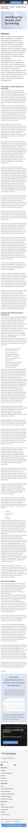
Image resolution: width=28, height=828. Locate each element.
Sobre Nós (3, 770)
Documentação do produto (7, 807)
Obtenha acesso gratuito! (14, 825)
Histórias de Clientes (5, 791)
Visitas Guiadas (4, 809)
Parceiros (3, 775)
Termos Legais (8, 821)
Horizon (14, 716)
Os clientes (3, 778)
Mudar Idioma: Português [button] (7, 758)
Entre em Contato (10, 742)
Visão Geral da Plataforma (7, 789)
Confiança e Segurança (6, 773)
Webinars (3, 812)
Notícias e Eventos (5, 814)
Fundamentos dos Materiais (7, 794)
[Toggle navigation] (25, 2)
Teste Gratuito (16, 2)
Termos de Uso (17, 821)
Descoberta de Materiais (6, 799)
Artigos (2, 804)
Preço (2, 786)
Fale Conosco (4, 780)
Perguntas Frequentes (6, 796)
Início (2, 821)
